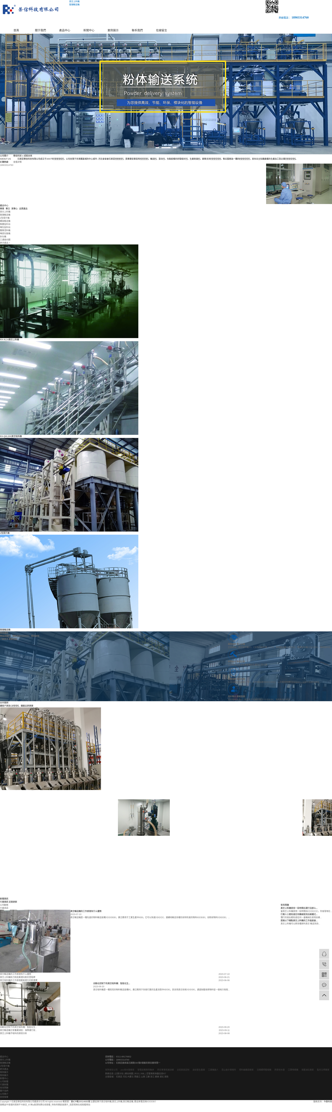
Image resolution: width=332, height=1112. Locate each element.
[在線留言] (324, 985)
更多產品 (4, 1069)
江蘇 (148, 1077)
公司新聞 (4, 1081)
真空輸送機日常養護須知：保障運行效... (18, 1030)
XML (143, 1073)
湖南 (166, 1077)
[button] (157, 147)
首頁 (16, 30)
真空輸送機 (128, 1101)
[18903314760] (324, 964)
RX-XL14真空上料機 (9, 339)
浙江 (152, 1077)
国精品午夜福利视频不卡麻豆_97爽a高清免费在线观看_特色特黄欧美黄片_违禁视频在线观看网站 (45, 1105)
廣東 (157, 1077)
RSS (137, 1073)
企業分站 (119, 1073)
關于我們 (40, 30)
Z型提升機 (5, 533)
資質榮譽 (4, 1097)
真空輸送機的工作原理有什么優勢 (15, 974)
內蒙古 (130, 1077)
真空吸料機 (106, 1101)
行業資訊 (4, 908)
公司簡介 (4, 1094)
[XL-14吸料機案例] (123, 817)
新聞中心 (88, 30)
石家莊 (119, 1077)
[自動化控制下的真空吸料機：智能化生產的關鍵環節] (30, 1004)
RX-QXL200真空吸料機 (11, 436)
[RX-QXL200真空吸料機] (69, 388)
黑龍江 (137, 1077)
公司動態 (4, 905)
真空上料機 (5, 1060)
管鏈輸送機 (5, 630)
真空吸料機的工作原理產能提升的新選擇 (18, 980)
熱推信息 (109, 1073)
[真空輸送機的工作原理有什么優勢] (35, 941)
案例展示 (113, 30)
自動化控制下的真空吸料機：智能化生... (18, 1027)
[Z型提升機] (69, 484)
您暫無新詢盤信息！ (156, 1073)
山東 (143, 1077)
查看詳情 (17, 162)
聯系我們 (137, 30)
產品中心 (64, 30)
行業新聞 (4, 1084)
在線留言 (161, 30)
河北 (125, 1077)
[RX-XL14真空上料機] (69, 291)
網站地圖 (129, 1073)
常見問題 (4, 1088)
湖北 (162, 1077)
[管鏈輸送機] (69, 581)
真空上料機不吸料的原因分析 (13, 1033)
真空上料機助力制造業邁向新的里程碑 (17, 977)
